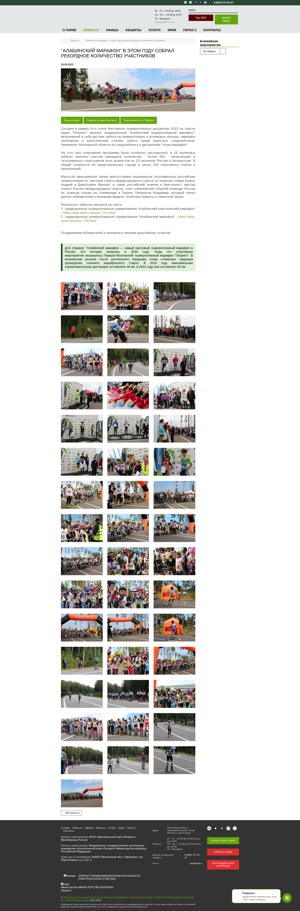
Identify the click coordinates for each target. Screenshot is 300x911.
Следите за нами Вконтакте (102, 120)
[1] (82, 296)
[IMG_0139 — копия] (82, 727)
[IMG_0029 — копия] (128, 528)
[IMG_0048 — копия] (174, 561)
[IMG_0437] (128, 329)
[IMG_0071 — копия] (82, 594)
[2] (128, 296)
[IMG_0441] (82, 396)
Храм (172, 30)
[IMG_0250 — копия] (128, 495)
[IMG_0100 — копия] (82, 661)
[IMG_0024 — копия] (174, 495)
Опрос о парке (223, 852)
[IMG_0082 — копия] (174, 594)
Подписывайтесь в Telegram (138, 120)
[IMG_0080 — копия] (128, 594)
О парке (69, 30)
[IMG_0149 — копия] (174, 727)
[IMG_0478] (128, 429)
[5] (82, 363)
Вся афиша (209, 51)
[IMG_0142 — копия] (128, 727)
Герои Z (189, 30)
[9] (128, 462)
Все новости (72, 813)
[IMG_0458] (174, 363)
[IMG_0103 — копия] (128, 661)
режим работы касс (165, 22)
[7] (174, 429)
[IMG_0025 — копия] (82, 528)
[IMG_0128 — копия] (128, 694)
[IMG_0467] (82, 429)
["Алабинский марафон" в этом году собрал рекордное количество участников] (128, 90)
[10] (174, 462)
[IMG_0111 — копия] (174, 661)
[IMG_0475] (128, 396)
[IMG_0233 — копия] (82, 793)
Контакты (212, 30)
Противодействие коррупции (223, 864)
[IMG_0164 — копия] (82, 760)
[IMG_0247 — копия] (82, 495)
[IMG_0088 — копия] (82, 628)
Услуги (154, 30)
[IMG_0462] (174, 329)
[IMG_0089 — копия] (174, 628)
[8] (82, 462)
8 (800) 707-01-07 (192, 856)
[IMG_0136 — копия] (174, 694)
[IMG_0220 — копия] (174, 760)
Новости (91, 30)
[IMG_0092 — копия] (128, 628)
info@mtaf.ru (196, 863)
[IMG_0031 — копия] (174, 528)
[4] (82, 329)
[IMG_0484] (174, 396)
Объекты (133, 30)
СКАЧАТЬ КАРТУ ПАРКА (223, 840)
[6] (128, 363)
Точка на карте (72, 120)
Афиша (112, 30)
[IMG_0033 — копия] (82, 561)
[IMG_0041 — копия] (128, 561)
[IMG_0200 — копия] (128, 760)
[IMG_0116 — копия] (82, 694)
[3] (174, 296)
